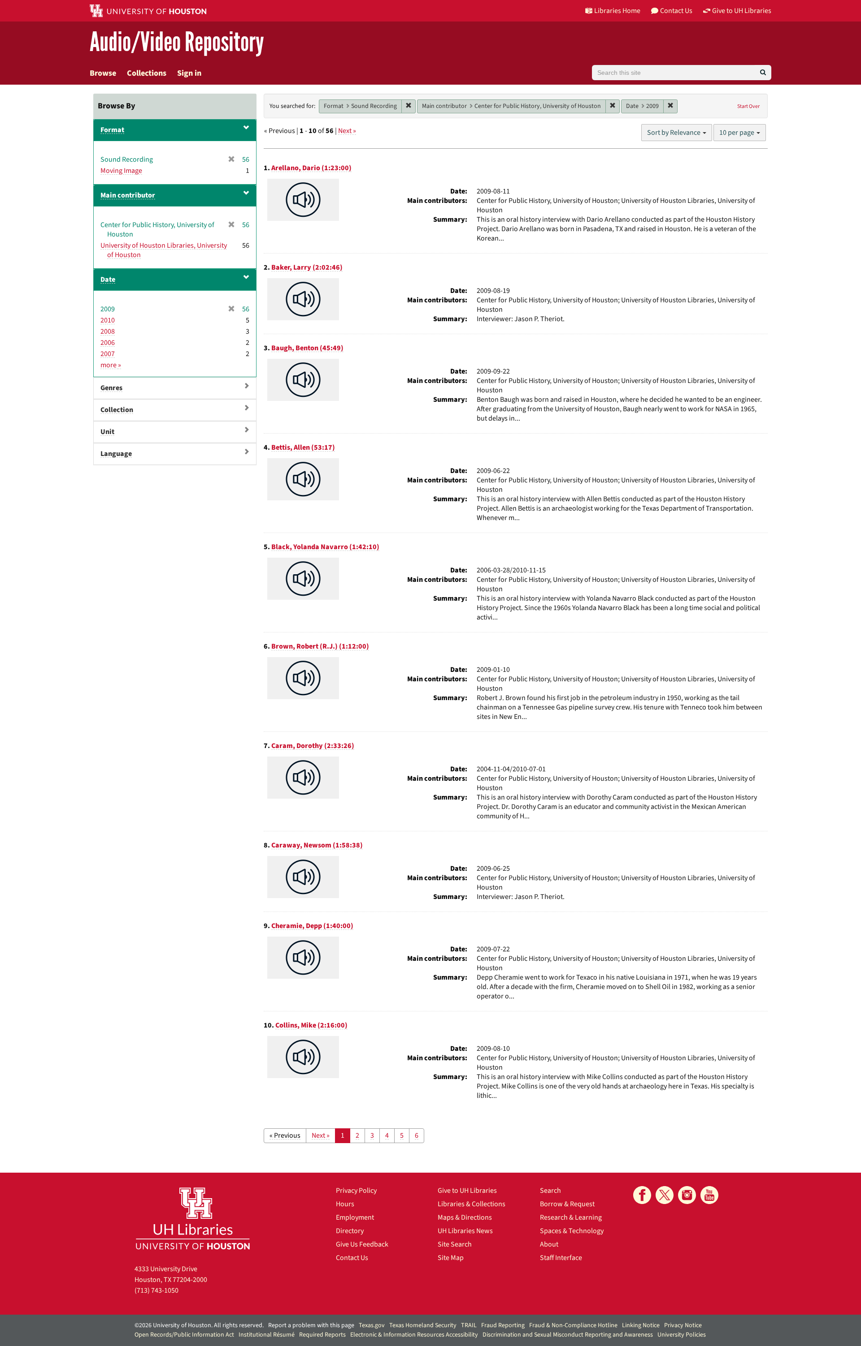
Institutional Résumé (267, 1334)
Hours (345, 1204)
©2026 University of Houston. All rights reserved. (199, 1325)
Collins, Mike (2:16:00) (311, 1025)
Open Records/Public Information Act (184, 1334)
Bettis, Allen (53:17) (303, 447)
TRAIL (469, 1325)
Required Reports (322, 1334)
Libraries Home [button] (617, 11)
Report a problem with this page (311, 1325)
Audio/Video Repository (177, 42)
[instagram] (687, 1195)
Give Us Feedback (362, 1244)
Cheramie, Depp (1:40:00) (312, 926)
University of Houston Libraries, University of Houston (163, 250)
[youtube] (709, 1195)
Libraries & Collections (471, 1204)
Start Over (748, 106)
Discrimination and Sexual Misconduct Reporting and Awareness (568, 1334)
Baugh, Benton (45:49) (307, 348)
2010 (107, 320)
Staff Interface (561, 1258)
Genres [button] (111, 388)
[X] (665, 1195)
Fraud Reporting (503, 1325)
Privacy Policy (356, 1190)
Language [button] (116, 454)
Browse (103, 73)
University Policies (681, 1334)
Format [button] (112, 130)
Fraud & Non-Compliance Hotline (573, 1325)
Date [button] (107, 279)
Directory (350, 1231)
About (549, 1244)
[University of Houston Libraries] (193, 1218)
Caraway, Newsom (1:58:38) (317, 845)
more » (110, 365)
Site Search (455, 1244)
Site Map (451, 1258)
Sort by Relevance (674, 133)
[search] (763, 72)
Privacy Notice (683, 1325)
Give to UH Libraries (467, 1190)
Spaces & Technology (572, 1231)
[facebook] (642, 1195)
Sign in (189, 73)
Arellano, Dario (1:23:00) (311, 168)
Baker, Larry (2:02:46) (307, 267)
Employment (355, 1217)
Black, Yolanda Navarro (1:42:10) (325, 547)
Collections (146, 73)
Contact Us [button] (676, 11)
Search (550, 1190)
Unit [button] (107, 432)
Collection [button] (116, 410)
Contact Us (352, 1258)
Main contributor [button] (127, 195)
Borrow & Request (567, 1204)
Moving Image (121, 171)
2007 (107, 354)
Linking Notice (641, 1325)
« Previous (285, 1135)
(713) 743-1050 (156, 1290)
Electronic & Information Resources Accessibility (414, 1334)
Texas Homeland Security (423, 1325)
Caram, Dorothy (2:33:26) (312, 746)
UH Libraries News (465, 1231)
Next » (347, 131)
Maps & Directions (465, 1217)
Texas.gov (372, 1325)
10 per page (737, 133)
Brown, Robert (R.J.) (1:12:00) (320, 646)
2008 (107, 331)
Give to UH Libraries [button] (741, 11)
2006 (107, 343)
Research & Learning (571, 1217)
